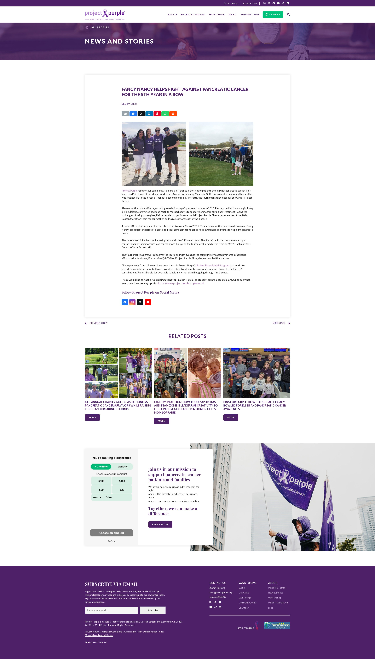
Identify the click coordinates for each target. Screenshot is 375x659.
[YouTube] (278, 3)
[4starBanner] (277, 625)
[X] (269, 3)
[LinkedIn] (287, 3)
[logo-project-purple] (105, 14)
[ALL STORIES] (88, 27)
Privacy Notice (92, 631)
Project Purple (129, 190)
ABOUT (272, 582)
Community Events (248, 602)
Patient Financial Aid (278, 602)
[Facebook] (273, 3)
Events (242, 587)
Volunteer (244, 607)
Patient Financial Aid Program (212, 265)
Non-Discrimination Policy (151, 631)
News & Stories (275, 592)
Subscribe (152, 610)
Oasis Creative (99, 642)
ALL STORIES (100, 27)
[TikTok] (283, 3)
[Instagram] (264, 3)
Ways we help (274, 597)
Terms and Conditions (111, 631)
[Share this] (133, 113)
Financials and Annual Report (99, 635)
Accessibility (130, 631)
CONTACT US (217, 582)
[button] (205, 14)
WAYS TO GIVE (247, 582)
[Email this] (125, 113)
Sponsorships (245, 597)
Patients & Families (277, 587)
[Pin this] (157, 113)
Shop (270, 607)
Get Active (244, 592)
